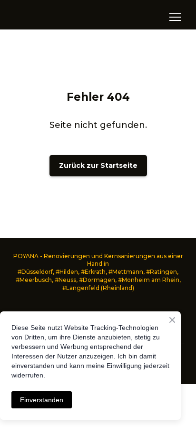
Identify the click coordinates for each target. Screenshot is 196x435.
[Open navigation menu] (175, 17)
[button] (98, 165)
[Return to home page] (49, 17)
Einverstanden (41, 400)
